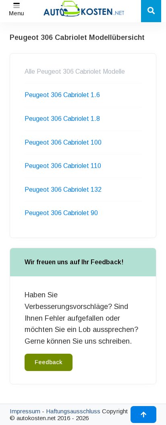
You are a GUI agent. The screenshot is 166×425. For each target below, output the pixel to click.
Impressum (25, 411)
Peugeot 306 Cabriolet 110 (63, 165)
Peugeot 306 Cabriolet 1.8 (62, 118)
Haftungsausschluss (73, 411)
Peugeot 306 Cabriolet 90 (61, 212)
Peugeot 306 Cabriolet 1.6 (62, 94)
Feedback (48, 362)
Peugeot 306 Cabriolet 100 (63, 142)
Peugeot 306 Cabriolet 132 (63, 189)
